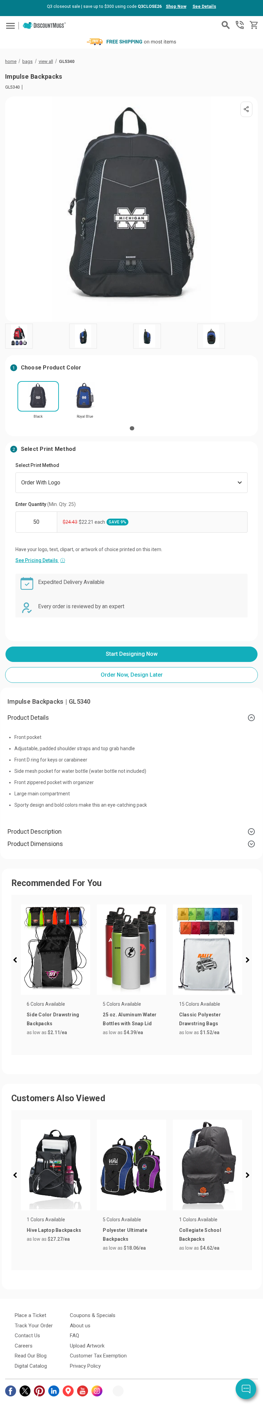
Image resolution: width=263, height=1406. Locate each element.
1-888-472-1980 (240, 25)
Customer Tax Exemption (98, 1356)
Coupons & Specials (92, 1315)
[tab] (131, 717)
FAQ (74, 1335)
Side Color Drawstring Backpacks (53, 1019)
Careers (24, 1346)
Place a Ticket (30, 1315)
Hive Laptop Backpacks (54, 1230)
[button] (17, 961)
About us (80, 1326)
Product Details (28, 717)
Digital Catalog (31, 1366)
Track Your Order (34, 1326)
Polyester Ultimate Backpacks (125, 1234)
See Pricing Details (40, 560)
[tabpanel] (38, 402)
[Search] (226, 25)
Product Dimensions (35, 843)
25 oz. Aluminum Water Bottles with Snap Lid (129, 1019)
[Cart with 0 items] (253, 25)
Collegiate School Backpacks (200, 1234)
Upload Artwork (87, 1346)
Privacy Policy (85, 1366)
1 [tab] (132, 428)
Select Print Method (37, 465)
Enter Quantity (45, 504)
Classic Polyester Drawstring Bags (200, 1019)
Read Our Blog (31, 1356)
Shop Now (176, 6)
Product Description (35, 831)
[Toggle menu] (9, 25)
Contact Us (27, 1335)
